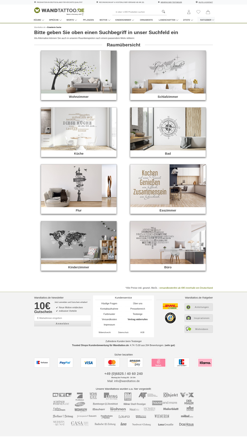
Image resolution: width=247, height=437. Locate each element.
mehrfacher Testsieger (171, 2)
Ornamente (146, 20)
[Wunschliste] (198, 12)
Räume (37, 20)
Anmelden (62, 323)
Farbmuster (109, 314)
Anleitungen (202, 307)
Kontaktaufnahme (109, 309)
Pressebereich (137, 309)
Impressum (109, 324)
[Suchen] (163, 12)
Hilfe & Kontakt (206, 2)
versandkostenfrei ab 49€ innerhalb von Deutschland (186, 288)
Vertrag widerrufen (138, 319)
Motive (103, 20)
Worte (70, 20)
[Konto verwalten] (189, 12)
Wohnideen (201, 329)
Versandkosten (109, 319)
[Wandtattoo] (59, 10)
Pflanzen (88, 20)
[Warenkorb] (208, 12)
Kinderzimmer (123, 20)
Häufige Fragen (109, 303)
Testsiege (138, 314)
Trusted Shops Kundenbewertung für (100, 345)
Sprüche (54, 20)
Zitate (186, 20)
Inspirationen (202, 318)
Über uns (137, 303)
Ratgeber (205, 20)
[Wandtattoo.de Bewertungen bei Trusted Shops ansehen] (170, 322)
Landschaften (167, 20)
